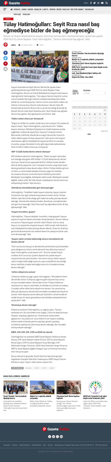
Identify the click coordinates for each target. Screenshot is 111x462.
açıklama (28, 368)
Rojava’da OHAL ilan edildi (82, 77)
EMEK (24, 9)
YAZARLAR (89, 9)
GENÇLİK (37, 9)
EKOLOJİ (65, 9)
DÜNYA (53, 9)
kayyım (44, 368)
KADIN (30, 9)
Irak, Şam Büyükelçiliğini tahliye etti (86, 73)
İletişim (50, 445)
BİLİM (59, 9)
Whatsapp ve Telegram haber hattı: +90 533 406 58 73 (74, 445)
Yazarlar (15, 445)
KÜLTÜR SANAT (77, 9)
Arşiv (44, 445)
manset (52, 368)
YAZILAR (26, 14)
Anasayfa (6, 445)
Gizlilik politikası (24, 445)
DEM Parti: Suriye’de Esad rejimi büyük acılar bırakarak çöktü (90, 68)
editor (13, 45)
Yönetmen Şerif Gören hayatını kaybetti (87, 63)
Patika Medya (36, 445)
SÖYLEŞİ (17, 14)
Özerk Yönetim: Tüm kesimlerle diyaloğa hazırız (88, 54)
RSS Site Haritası (101, 445)
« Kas (89, 134)
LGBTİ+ (45, 9)
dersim (36, 368)
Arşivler (87, 90)
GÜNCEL (17, 9)
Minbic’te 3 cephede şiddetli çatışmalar (88, 59)
